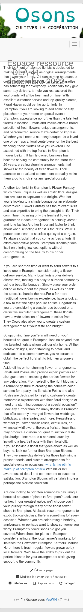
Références (19, 583)
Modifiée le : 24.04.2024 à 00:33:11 (43, 577)
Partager (68, 583)
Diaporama (44, 583)
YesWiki (51, 599)
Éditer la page (43, 570)
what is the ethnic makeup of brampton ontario (37, 466)
